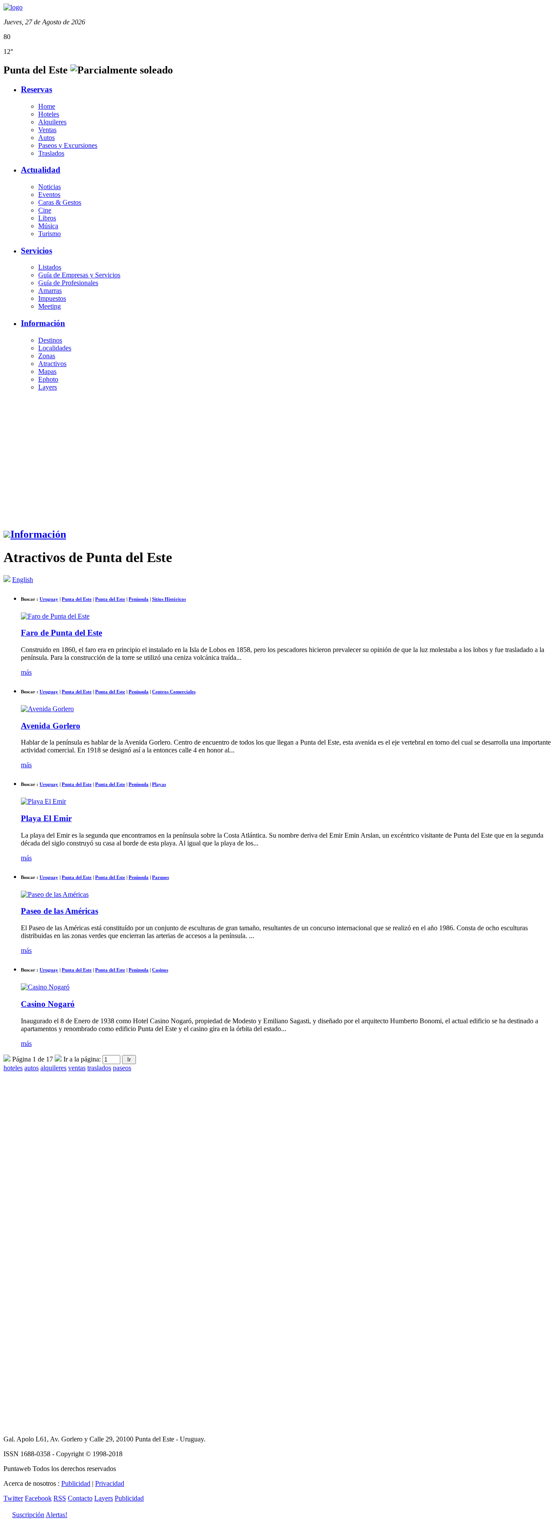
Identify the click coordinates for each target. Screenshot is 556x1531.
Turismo (49, 233)
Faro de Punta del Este (61, 632)
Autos (46, 137)
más (26, 672)
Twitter (13, 1498)
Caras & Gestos (59, 202)
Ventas (47, 129)
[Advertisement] (278, 459)
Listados (49, 267)
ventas (77, 1068)
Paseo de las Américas (59, 910)
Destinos (50, 340)
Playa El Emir (46, 818)
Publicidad (75, 1483)
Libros (47, 218)
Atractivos (52, 363)
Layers (47, 387)
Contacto (80, 1498)
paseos (122, 1068)
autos (31, 1068)
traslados (99, 1068)
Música (48, 226)
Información (43, 323)
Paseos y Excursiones (67, 145)
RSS (59, 1498)
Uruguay (49, 599)
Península (139, 599)
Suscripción (28, 1514)
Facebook (38, 1498)
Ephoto (48, 379)
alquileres (53, 1068)
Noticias (49, 186)
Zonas (46, 355)
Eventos (49, 194)
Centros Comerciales (173, 691)
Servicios (36, 250)
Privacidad (109, 1483)
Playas (159, 784)
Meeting (49, 306)
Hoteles (48, 114)
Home (46, 106)
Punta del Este (77, 599)
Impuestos (52, 298)
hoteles (13, 1068)
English (22, 579)
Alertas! (56, 1514)
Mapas (47, 371)
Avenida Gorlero (50, 725)
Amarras (50, 290)
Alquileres (52, 122)
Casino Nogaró (48, 1003)
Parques (160, 877)
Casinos (160, 969)
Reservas (36, 89)
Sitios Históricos (169, 599)
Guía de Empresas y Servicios (79, 275)
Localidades (54, 348)
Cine (44, 210)
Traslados (51, 153)
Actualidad (40, 169)
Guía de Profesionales (68, 282)
